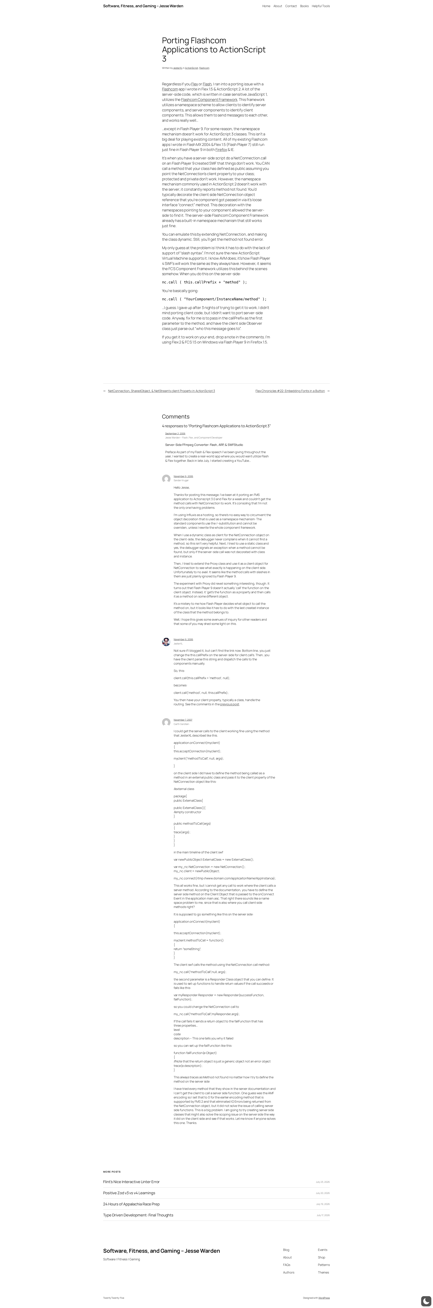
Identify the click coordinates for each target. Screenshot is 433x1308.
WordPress (324, 1297)
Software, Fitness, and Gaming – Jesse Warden (143, 5)
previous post (229, 704)
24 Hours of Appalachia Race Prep (131, 1204)
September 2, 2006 (175, 433)
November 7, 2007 (183, 719)
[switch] (426, 1301)
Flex (194, 84)
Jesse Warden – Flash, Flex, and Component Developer (193, 437)
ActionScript (191, 67)
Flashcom (204, 67)
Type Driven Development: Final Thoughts (138, 1215)
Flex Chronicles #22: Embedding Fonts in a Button (290, 391)
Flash (207, 84)
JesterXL (177, 67)
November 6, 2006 (183, 476)
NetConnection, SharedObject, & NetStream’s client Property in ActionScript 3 (161, 391)
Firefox (221, 149)
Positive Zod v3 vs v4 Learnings (129, 1193)
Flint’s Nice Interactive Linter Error (131, 1182)
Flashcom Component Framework (209, 99)
